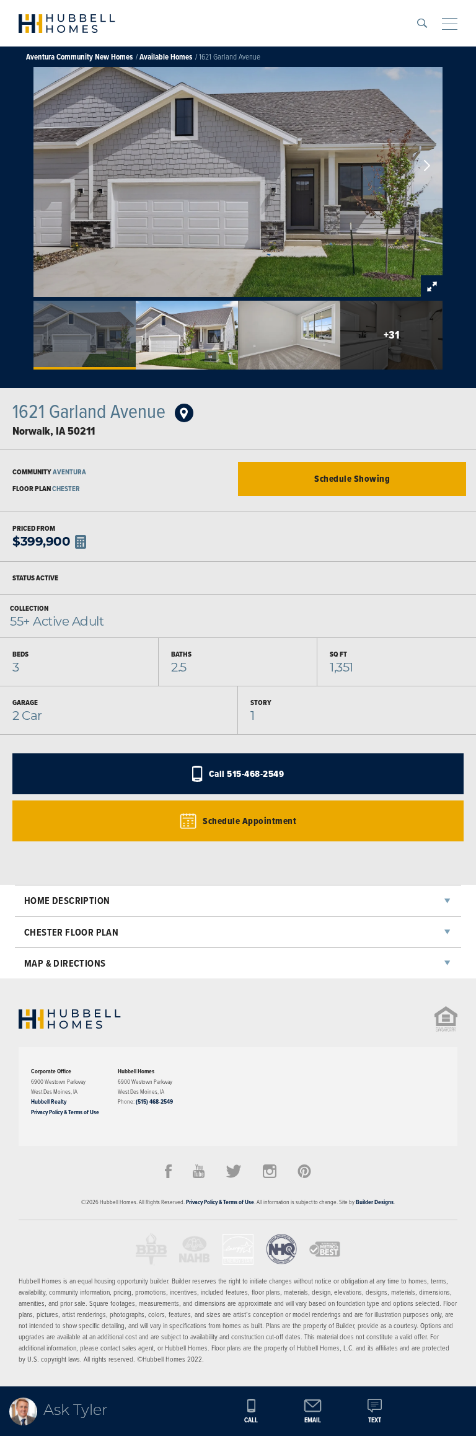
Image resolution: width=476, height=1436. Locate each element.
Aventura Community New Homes (79, 57)
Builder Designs (375, 1202)
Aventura (69, 471)
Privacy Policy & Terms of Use (65, 1112)
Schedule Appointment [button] (249, 821)
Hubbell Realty (48, 1101)
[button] (422, 23)
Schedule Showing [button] (352, 478)
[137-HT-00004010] (179, 411)
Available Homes (165, 57)
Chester (66, 488)
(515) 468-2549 (154, 1101)
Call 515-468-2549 (246, 774)
